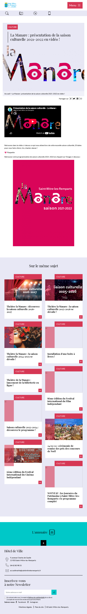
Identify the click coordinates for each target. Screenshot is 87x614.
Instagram (34, 602)
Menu (73, 5)
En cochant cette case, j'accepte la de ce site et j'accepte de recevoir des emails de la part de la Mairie (29, 598)
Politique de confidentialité (36, 597)
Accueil (7, 94)
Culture (12, 27)
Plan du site (39, 607)
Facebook (22, 602)
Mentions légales (25, 607)
